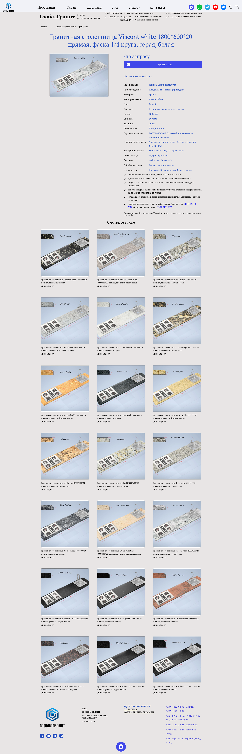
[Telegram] (207, 7)
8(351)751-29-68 (126, 20)
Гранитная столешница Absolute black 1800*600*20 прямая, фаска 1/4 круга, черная (64, 620)
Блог (84, 708)
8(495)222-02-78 (112, 13)
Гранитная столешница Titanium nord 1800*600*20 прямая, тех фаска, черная (64, 281)
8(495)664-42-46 (126, 13)
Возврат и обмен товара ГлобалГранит (95, 717)
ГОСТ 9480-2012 (164, 207)
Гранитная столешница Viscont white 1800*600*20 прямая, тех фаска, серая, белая (176, 552)
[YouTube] (215, 7)
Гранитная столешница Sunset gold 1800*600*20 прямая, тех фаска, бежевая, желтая (175, 417)
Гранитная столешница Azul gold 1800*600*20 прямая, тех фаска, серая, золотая (118, 484)
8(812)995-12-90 (112, 16)
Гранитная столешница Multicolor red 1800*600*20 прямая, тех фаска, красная (176, 620)
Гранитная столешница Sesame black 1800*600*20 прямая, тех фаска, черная (119, 417)
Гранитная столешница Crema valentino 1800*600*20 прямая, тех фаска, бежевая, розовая (119, 552)
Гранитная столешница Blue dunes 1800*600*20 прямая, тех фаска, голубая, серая (174, 281)
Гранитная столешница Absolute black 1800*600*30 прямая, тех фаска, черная (176, 688)
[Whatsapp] (199, 7)
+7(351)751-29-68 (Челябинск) (181, 724)
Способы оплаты (91, 712)
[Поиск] (230, 7)
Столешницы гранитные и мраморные (72, 27)
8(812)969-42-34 (126, 16)
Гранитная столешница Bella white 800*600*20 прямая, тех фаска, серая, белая (174, 484)
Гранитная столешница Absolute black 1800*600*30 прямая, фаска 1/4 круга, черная (120, 688)
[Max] (191, 7)
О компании (88, 722)
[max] (121, 747)
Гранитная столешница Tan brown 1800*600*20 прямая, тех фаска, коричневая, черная (62, 688)
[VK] (223, 7)
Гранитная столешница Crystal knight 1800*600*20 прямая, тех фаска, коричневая (176, 349)
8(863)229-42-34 (173, 13)
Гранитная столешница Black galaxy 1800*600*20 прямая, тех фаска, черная (119, 620)
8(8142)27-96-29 (173, 16)
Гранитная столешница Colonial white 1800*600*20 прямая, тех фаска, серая (120, 349)
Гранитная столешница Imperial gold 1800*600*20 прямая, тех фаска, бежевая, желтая (63, 417)
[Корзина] (237, 7)
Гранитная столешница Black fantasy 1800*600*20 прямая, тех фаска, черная (63, 552)
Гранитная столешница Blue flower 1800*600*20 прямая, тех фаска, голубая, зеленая (63, 349)
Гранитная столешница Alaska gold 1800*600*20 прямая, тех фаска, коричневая (63, 484)
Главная (43, 27)
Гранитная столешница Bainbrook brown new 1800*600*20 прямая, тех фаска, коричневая (117, 281)
